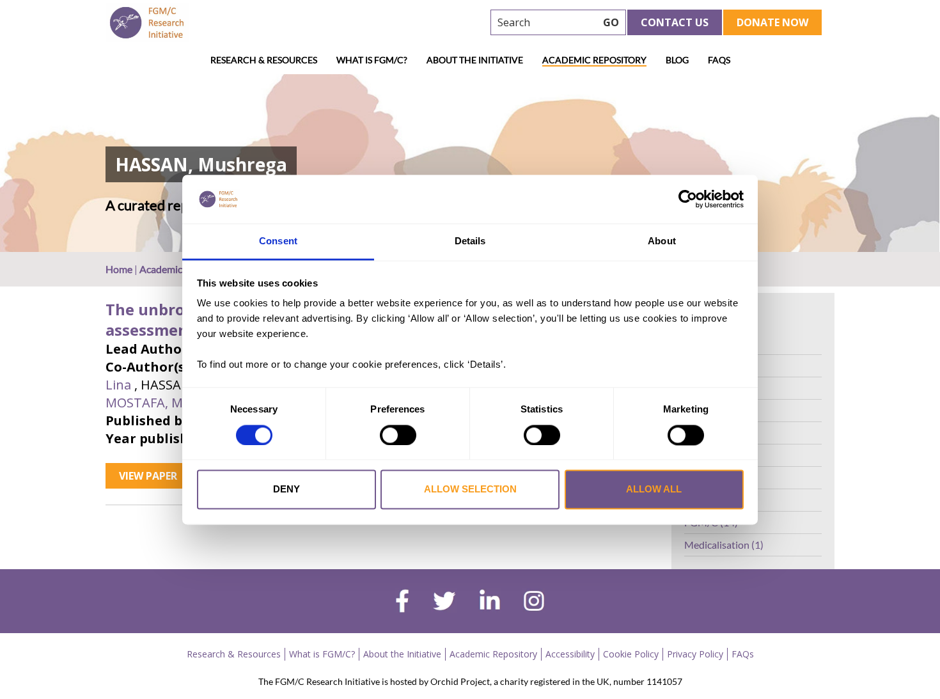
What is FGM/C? (371, 59)
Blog (677, 59)
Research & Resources (263, 59)
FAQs (719, 59)
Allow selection (470, 489)
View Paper (148, 476)
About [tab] (662, 241)
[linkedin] (490, 602)
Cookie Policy (631, 654)
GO (611, 22)
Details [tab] (470, 241)
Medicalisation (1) (724, 544)
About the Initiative (475, 59)
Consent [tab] (278, 241)
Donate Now (772, 22)
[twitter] (444, 602)
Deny (286, 489)
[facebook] (402, 602)
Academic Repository (594, 59)
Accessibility (570, 654)
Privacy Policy (695, 654)
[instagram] (534, 602)
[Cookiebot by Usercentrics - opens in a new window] (688, 198)
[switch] (398, 435)
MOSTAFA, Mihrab (160, 402)
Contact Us (675, 22)
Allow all (654, 489)
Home (119, 269)
